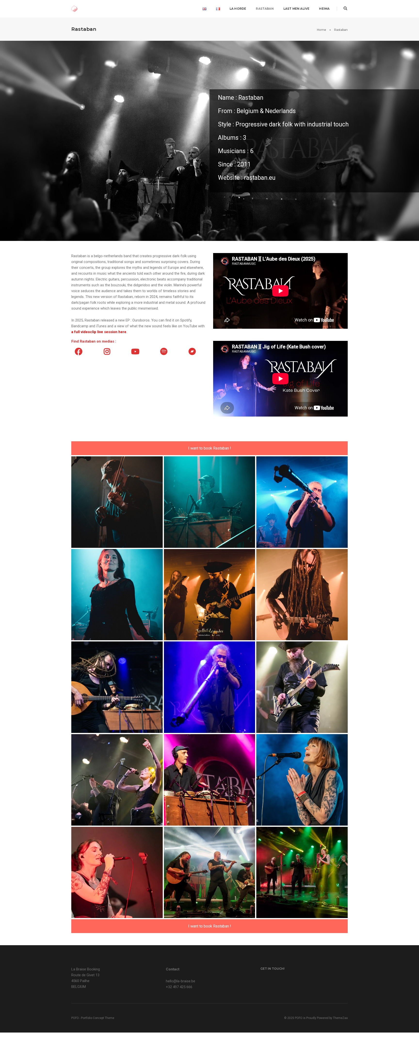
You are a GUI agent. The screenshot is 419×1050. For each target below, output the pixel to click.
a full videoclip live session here (98, 332)
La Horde (238, 8)
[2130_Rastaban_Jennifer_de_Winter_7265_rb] (209, 687)
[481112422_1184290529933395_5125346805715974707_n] (302, 780)
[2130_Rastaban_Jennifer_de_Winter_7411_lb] (209, 780)
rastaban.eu (259, 177)
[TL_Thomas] (302, 594)
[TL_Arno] (117, 502)
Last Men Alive (296, 8)
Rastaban (265, 8)
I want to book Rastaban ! (209, 448)
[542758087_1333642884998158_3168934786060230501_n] (302, 872)
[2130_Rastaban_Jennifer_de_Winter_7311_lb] (302, 687)
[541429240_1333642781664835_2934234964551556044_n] (117, 872)
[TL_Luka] (302, 502)
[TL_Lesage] (209, 502)
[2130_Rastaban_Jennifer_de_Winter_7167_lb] (117, 687)
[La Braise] (74, 8)
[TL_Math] (209, 594)
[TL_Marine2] (117, 594)
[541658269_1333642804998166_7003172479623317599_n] (209, 872)
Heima (324, 8)
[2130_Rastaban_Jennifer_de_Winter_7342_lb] (117, 780)
